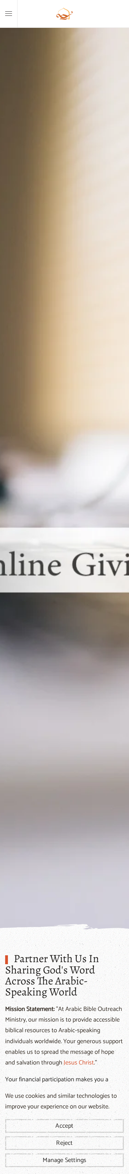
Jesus (70, 1063)
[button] (8, 13)
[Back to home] (64, 13)
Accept (64, 1126)
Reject (64, 1143)
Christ (86, 1063)
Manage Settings (65, 1160)
